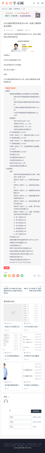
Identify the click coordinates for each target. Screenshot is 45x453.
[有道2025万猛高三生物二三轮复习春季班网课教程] (13, 313)
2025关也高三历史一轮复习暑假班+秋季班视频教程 (31, 327)
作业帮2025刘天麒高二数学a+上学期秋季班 (32, 356)
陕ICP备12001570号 (25, 447)
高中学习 (20, 30)
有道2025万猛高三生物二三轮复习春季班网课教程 (12, 327)
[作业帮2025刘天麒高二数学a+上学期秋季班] (32, 342)
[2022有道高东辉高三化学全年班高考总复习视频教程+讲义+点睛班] (13, 342)
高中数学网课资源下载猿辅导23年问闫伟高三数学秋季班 (13, 385)
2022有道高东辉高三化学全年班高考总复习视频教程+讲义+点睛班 (13, 356)
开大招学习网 (13, 3)
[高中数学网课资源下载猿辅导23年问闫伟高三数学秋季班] (13, 371)
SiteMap (16, 447)
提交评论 (36, 411)
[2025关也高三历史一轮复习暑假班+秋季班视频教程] (32, 313)
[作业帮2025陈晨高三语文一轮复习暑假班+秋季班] (32, 371)
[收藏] (34, 275)
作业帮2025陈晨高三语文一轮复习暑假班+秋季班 (31, 385)
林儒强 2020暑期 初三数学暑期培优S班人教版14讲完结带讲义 (13, 291)
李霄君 (6, 267)
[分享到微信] (5, 275)
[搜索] (34, 3)
